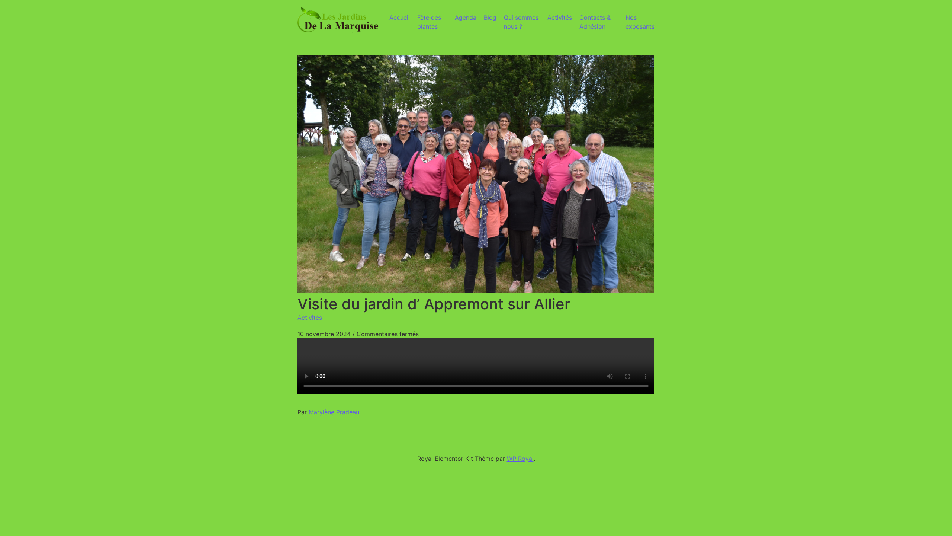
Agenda (465, 17)
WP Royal (520, 458)
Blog (490, 17)
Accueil (399, 17)
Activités (559, 17)
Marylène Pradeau (334, 412)
